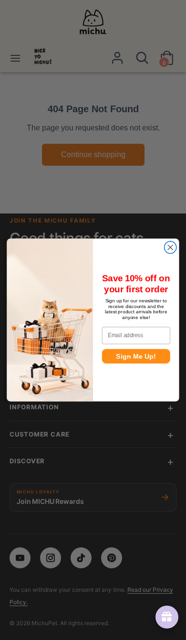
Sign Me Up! (136, 356)
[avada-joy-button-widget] (165, 617)
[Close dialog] (170, 247)
